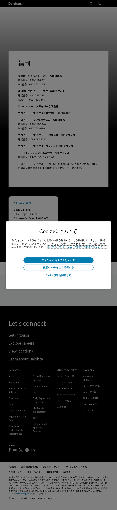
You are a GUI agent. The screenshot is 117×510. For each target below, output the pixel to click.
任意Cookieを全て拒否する (58, 267)
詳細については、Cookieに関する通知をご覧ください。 (77, 247)
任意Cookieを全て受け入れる (58, 260)
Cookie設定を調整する (58, 275)
